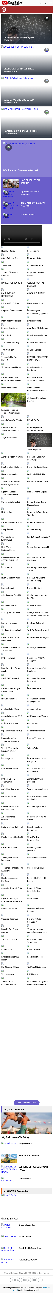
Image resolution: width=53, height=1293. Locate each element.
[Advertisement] (26, 1014)
